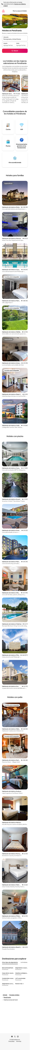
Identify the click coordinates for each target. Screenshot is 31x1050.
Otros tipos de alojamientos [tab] (10, 962)
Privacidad (11, 1041)
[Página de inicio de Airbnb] (3, 11)
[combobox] (14, 39)
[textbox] (8, 45)
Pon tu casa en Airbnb (20, 11)
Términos (18, 1041)
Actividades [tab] (24, 962)
